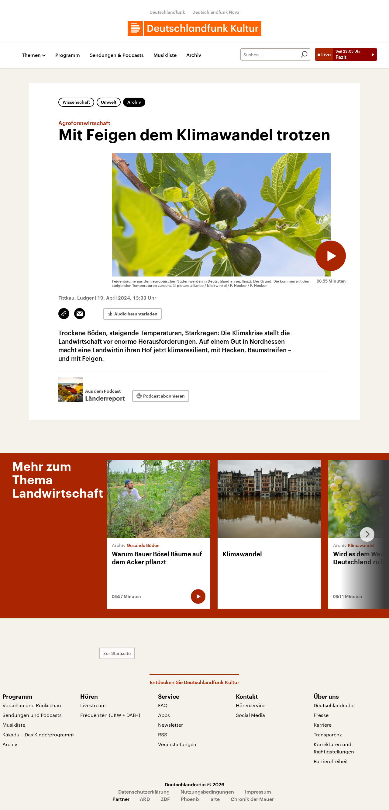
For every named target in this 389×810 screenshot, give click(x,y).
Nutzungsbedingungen (207, 791)
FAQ (162, 705)
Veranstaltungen (177, 744)
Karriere (323, 725)
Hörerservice (250, 705)
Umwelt (108, 102)
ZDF (165, 799)
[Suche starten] (304, 54)
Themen (31, 55)
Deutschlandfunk (167, 12)
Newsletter (170, 725)
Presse (321, 715)
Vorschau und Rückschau (31, 705)
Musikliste (165, 55)
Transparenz (328, 734)
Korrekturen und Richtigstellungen (334, 747)
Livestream (93, 705)
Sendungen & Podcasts (117, 55)
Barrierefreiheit (331, 761)
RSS (162, 734)
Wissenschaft (76, 102)
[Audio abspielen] (330, 256)
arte (215, 799)
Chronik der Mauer (252, 799)
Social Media (250, 715)
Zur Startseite (117, 653)
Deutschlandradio (334, 705)
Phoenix (190, 799)
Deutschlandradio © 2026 (194, 784)
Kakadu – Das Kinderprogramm (38, 734)
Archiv (193, 55)
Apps (164, 715)
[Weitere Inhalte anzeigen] (364, 534)
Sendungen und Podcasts (32, 715)
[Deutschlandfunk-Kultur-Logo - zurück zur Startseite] (194, 28)
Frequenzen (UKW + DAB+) (110, 715)
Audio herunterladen (135, 313)
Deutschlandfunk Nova (215, 12)
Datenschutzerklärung (144, 791)
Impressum (258, 791)
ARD (145, 799)
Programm (67, 55)
